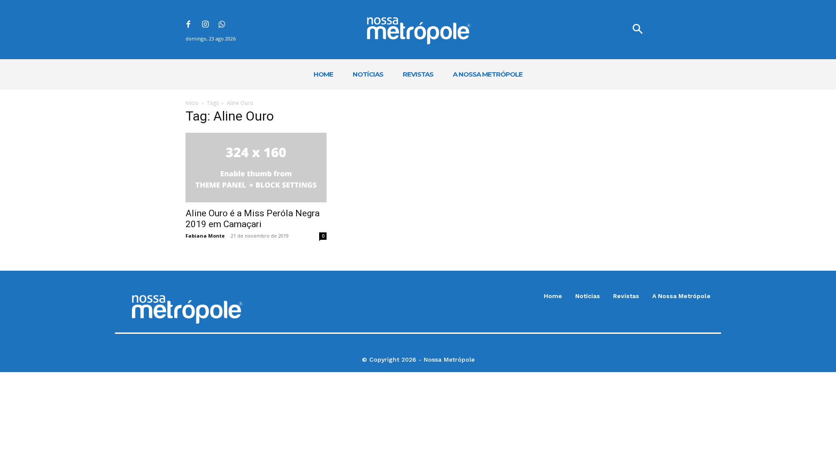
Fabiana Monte (205, 235)
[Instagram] (205, 25)
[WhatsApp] (222, 25)
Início (192, 103)
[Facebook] (188, 25)
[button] (637, 30)
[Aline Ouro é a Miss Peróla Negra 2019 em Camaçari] (256, 167)
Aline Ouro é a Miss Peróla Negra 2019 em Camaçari (252, 218)
